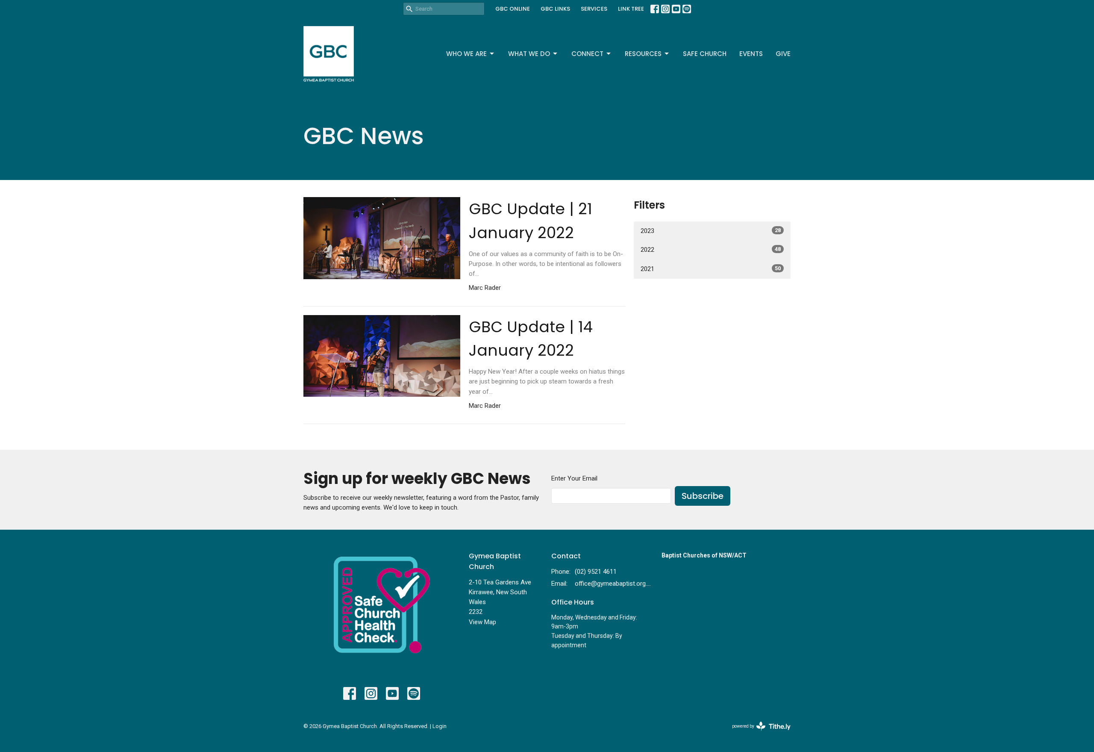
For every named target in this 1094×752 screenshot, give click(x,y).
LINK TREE (631, 9)
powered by (756, 733)
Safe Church (704, 53)
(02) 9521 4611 (596, 571)
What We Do (529, 53)
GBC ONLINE (512, 9)
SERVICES (594, 9)
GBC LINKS (555, 9)
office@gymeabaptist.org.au (614, 583)
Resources (643, 53)
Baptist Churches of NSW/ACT (704, 555)
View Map (482, 622)
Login (439, 726)
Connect (587, 53)
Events (751, 53)
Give (783, 53)
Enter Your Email (574, 478)
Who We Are (466, 53)
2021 (711, 269)
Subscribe (702, 496)
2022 (711, 250)
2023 (711, 231)
